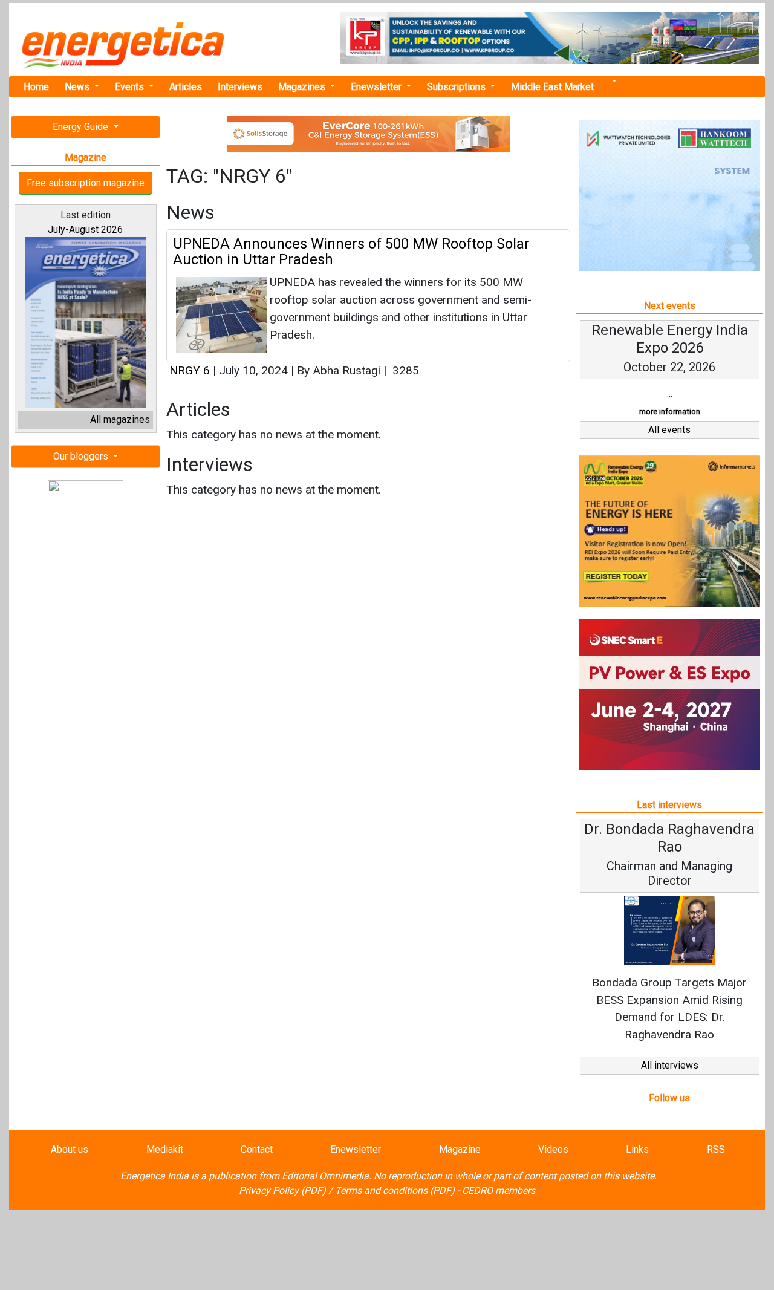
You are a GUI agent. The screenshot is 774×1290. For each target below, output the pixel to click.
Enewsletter (377, 87)
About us (69, 1149)
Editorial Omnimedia (325, 1176)
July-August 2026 (85, 229)
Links (637, 1149)
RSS (716, 1149)
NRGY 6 (189, 370)
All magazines (120, 419)
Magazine (460, 1149)
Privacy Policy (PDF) (282, 1190)
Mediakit (164, 1149)
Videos (553, 1149)
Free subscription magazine (86, 183)
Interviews (240, 87)
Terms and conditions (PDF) (395, 1190)
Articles (185, 87)
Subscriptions (457, 87)
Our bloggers (82, 456)
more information (669, 411)
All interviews (669, 1065)
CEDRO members (498, 1190)
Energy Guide (82, 126)
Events (130, 87)
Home (36, 87)
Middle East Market (552, 87)
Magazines (303, 87)
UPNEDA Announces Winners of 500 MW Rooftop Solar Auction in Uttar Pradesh (351, 251)
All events (669, 429)
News (78, 87)
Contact (257, 1149)
